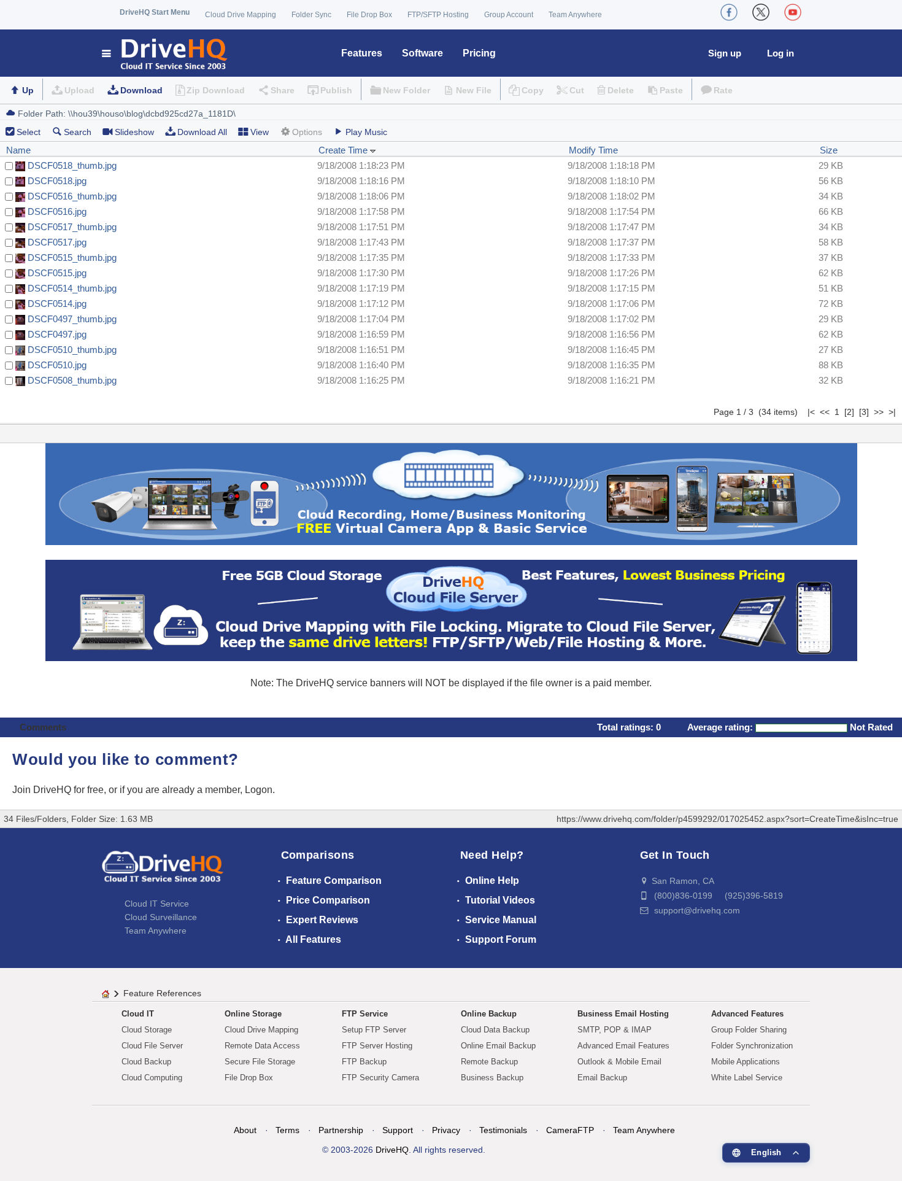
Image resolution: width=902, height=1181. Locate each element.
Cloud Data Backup (495, 1029)
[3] (864, 412)
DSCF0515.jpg (57, 273)
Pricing (479, 53)
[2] (849, 412)
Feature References (162, 993)
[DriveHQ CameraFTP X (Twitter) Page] (761, 12)
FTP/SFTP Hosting (438, 14)
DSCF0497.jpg (57, 334)
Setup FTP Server (374, 1029)
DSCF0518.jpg (57, 181)
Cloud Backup (146, 1061)
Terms (287, 1130)
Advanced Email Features (623, 1045)
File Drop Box (369, 14)
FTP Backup (364, 1061)
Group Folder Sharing (749, 1029)
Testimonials (503, 1130)
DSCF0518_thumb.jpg (72, 165)
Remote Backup (489, 1061)
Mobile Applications (745, 1061)
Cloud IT (137, 1013)
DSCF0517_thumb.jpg (72, 227)
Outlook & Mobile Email (619, 1061)
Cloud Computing (151, 1077)
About (245, 1130)
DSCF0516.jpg (57, 211)
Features (361, 53)
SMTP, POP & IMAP (614, 1029)
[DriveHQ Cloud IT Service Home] (165, 53)
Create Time (344, 150)
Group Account (508, 14)
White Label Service (746, 1077)
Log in (780, 53)
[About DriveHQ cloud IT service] (162, 872)
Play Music (366, 132)
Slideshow (134, 132)
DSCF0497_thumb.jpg (72, 319)
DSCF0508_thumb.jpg (72, 380)
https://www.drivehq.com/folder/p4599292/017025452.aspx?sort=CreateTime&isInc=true (727, 819)
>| (892, 412)
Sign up (724, 53)
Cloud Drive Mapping (240, 14)
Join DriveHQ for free (58, 789)
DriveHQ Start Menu (155, 12)
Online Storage (253, 1013)
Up (28, 90)
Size (829, 150)
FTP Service (365, 1013)
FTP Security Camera (380, 1077)
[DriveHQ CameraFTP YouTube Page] (793, 12)
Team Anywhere (575, 14)
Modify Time (593, 150)
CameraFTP (570, 1130)
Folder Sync (311, 14)
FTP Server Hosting (377, 1045)
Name (18, 150)
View (259, 132)
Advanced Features (747, 1013)
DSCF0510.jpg (57, 365)
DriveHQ (392, 1150)
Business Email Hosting (623, 1013)
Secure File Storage (260, 1061)
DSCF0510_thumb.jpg (72, 349)
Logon (258, 789)
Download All (202, 132)
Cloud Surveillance (161, 917)
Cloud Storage (146, 1029)
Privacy (446, 1130)
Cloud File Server (152, 1045)
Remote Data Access (262, 1045)
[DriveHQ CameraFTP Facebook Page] (729, 12)
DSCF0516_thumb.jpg (72, 196)
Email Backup (602, 1077)
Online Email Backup (498, 1045)
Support (397, 1130)
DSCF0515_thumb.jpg (72, 257)
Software (422, 53)
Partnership (340, 1130)
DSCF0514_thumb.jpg (72, 288)
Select (28, 132)
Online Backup (489, 1013)
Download (141, 90)
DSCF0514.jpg (57, 303)
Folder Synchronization (752, 1045)
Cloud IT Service (157, 903)
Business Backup (492, 1077)
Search (77, 132)
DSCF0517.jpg (57, 242)
